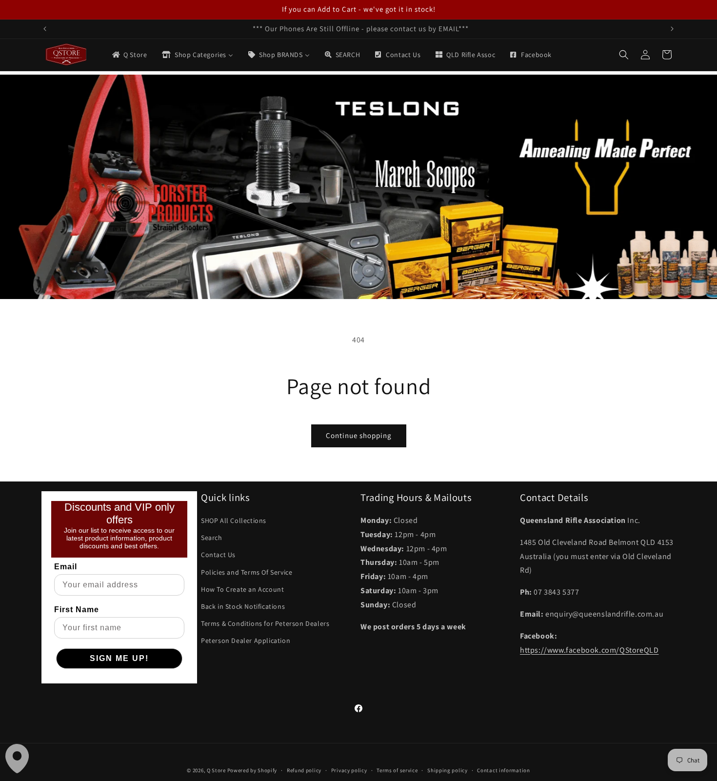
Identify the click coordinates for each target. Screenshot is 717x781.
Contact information (503, 769)
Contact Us (218, 554)
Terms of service (397, 769)
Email (65, 566)
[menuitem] (129, 54)
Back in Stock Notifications (243, 606)
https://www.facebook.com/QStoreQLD (589, 649)
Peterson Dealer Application (245, 640)
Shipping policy (447, 769)
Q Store (216, 770)
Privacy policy (349, 769)
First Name (76, 609)
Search (211, 537)
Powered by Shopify (252, 770)
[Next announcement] (672, 29)
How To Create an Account (242, 588)
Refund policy (304, 769)
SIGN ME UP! (119, 658)
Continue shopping (359, 435)
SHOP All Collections (233, 520)
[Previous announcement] (45, 29)
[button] (624, 54)
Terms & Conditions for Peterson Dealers (265, 623)
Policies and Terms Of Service (246, 571)
